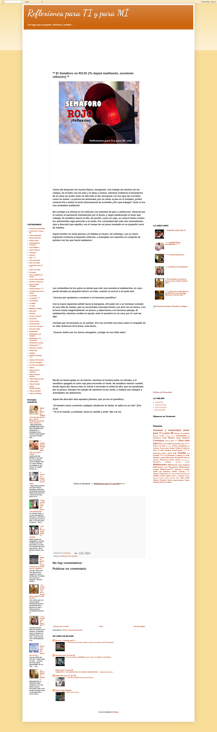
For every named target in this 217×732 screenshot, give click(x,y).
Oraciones (33, 319)
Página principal (160, 405)
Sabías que (33, 350)
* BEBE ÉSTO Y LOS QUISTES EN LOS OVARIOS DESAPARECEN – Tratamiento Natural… (84, 672)
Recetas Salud (34, 329)
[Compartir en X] (84, 553)
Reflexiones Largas (36, 343)
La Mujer (32, 303)
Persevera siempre (36, 326)
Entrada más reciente (61, 626)
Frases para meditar (36, 279)
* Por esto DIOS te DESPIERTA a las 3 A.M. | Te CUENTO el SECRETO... (89, 657)
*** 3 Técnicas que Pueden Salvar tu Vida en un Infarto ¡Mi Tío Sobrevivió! (90, 642)
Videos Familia (34, 384)
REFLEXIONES (160, 410)
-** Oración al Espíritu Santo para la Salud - (80, 677)
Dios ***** (32, 258)
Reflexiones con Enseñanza (35, 339)
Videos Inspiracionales (34, 387)
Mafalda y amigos (35, 308)
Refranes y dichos (35, 348)
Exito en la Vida (34, 270)
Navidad (32, 313)
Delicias (32, 255)
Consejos (32, 253)
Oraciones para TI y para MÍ (65, 655)
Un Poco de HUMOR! (36, 365)
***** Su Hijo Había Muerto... (175, 255)
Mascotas (32, 311)
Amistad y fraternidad (37, 228)
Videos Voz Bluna (35, 393)
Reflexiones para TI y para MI (107, 484)
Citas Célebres (34, 250)
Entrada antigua (139, 626)
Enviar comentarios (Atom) (72, 630)
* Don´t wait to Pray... (72, 692)
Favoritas (32, 272)
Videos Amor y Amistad (34, 371)
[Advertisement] (88, 45)
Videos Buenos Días (36, 379)
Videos (31, 368)
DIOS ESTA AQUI (161, 407)
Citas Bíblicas (34, 247)
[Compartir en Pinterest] (89, 553)
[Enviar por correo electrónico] (79, 553)
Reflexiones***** (35, 345)
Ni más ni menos (35, 316)
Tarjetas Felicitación (36, 360)
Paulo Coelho (34, 321)
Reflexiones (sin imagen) (69, 556)
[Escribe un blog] (82, 553)
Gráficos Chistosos (36, 282)
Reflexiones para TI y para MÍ (78, 13)
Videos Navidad (35, 391)
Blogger (116, 712)
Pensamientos (34, 324)
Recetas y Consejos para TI (65, 640)
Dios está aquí (34, 260)
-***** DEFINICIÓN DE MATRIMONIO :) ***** (172, 243)
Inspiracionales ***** (36, 289)
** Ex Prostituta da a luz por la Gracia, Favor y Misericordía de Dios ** (176, 281)
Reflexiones (33, 331)
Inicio (101, 626)
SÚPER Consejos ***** (180, 471)
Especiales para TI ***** (181, 444)
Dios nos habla (34, 263)
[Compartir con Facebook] (87, 553)
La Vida (32, 306)
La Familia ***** (34, 298)
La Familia (33, 296)
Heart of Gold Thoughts (63, 690)
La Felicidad (33, 301)
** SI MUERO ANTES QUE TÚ (175, 230)
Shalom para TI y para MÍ (64, 670)
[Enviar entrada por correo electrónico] (75, 553)
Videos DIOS (33, 381)
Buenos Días (34, 240)
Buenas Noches (35, 238)
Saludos (32, 353)
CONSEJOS (159, 402)
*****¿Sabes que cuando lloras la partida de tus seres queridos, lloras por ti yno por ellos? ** (176, 293)
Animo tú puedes (35, 235)
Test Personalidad (35, 362)
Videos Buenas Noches (34, 375)
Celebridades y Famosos (34, 244)
